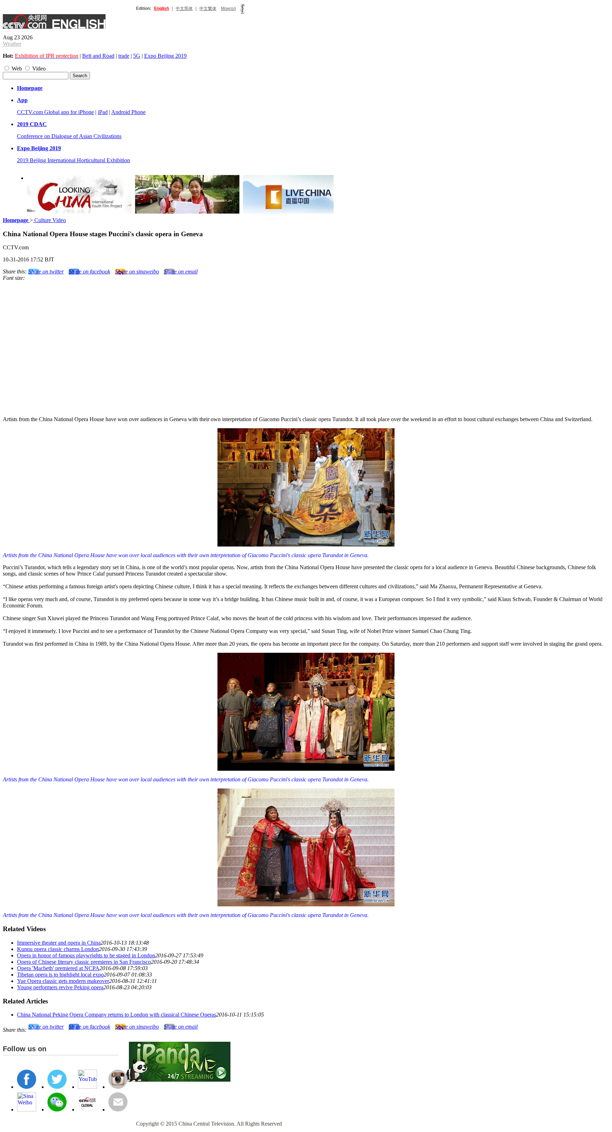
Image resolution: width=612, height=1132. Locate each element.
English (161, 8)
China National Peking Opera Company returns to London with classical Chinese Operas (116, 1015)
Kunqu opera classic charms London (58, 949)
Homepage (29, 88)
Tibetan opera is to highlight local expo (60, 975)
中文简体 (184, 8)
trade (123, 56)
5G (136, 56)
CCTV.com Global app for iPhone (55, 112)
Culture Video (49, 220)
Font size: (14, 278)
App (22, 100)
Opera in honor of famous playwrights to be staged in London (86, 955)
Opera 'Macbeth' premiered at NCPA (58, 968)
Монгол (228, 8)
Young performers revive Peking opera (60, 987)
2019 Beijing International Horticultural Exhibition (73, 160)
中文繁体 (207, 8)
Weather (12, 44)
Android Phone (128, 112)
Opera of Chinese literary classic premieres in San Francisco (84, 962)
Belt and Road (98, 56)
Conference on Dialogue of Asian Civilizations (69, 136)
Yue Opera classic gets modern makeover (63, 981)
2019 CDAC (32, 124)
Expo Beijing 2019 (165, 56)
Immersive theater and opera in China (59, 943)
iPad (103, 112)
